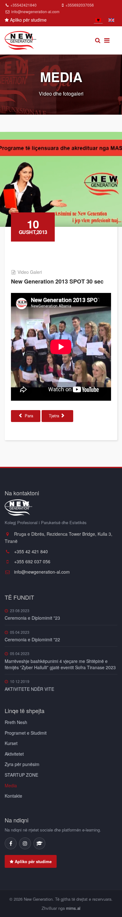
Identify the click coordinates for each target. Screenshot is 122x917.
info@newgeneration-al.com (35, 11)
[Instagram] (25, 843)
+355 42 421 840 (30, 551)
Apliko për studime (28, 20)
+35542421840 (23, 5)
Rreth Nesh (16, 722)
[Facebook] (11, 843)
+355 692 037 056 (31, 561)
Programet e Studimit (26, 733)
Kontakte (13, 796)
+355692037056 (79, 5)
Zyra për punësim (22, 764)
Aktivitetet (14, 754)
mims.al (73, 908)
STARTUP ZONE (21, 775)
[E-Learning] (39, 843)
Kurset (11, 743)
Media (11, 785)
